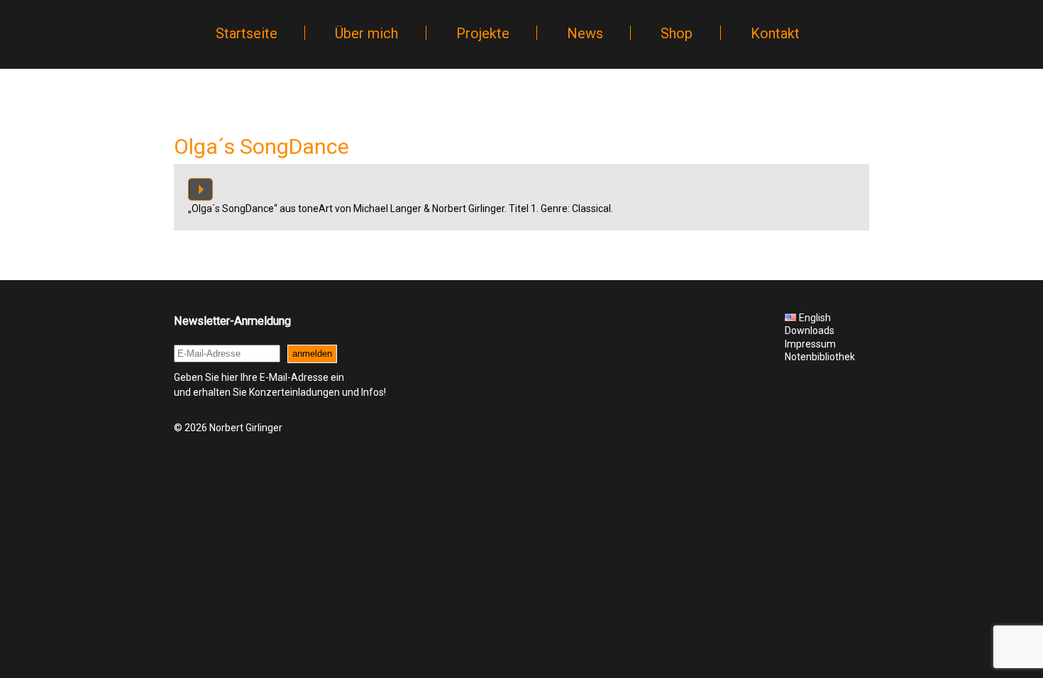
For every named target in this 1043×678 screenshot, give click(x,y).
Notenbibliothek (820, 356)
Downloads (809, 330)
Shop (676, 33)
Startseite (246, 33)
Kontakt (775, 33)
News (585, 33)
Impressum (810, 344)
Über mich (366, 33)
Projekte (482, 33)
